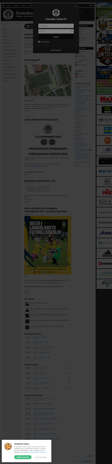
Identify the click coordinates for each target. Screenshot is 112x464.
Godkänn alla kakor (23, 457)
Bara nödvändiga (40, 457)
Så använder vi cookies (37, 452)
